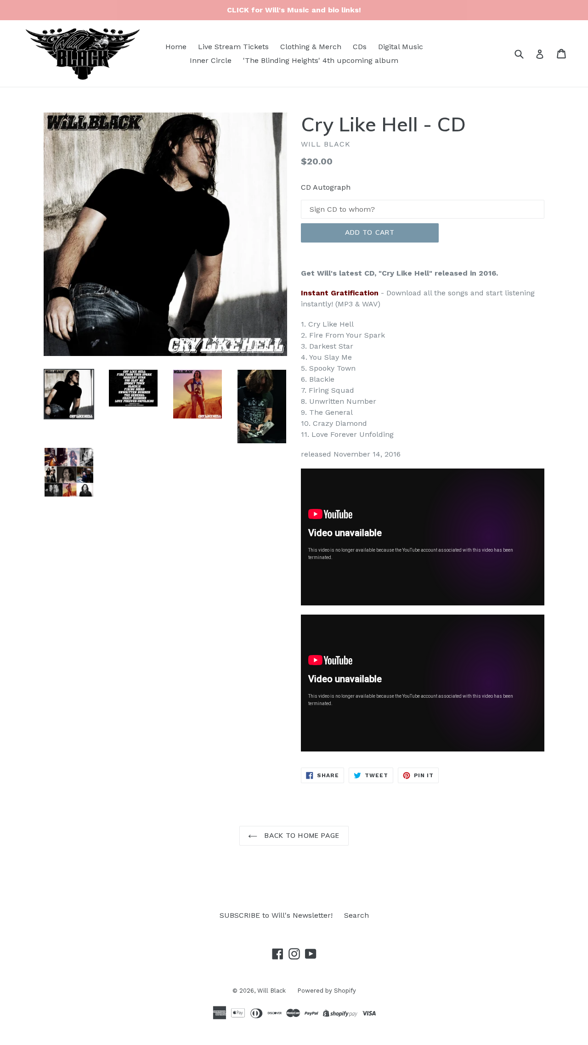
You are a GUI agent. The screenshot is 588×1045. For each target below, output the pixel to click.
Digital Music (400, 46)
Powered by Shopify (326, 990)
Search (356, 915)
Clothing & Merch (310, 46)
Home (176, 46)
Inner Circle (211, 60)
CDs (360, 46)
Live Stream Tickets (233, 46)
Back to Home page (300, 835)
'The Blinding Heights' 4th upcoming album (320, 60)
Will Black (271, 990)
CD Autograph (326, 187)
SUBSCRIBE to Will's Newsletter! (276, 915)
